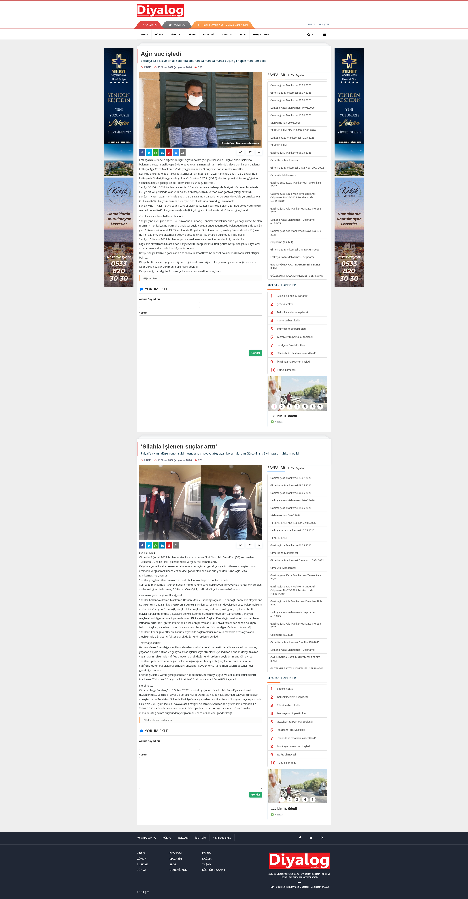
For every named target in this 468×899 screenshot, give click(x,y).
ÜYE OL (312, 24)
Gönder (255, 353)
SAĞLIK (207, 858)
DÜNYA (192, 34)
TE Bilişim (143, 892)
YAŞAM (206, 864)
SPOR (243, 34)
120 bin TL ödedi (284, 416)
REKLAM (183, 837)
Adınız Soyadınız (149, 299)
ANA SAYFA (149, 25)
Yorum (143, 312)
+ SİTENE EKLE (222, 837)
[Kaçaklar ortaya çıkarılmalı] (297, 788)
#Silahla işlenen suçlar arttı (158, 720)
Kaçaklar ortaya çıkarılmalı (291, 809)
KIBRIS (144, 34)
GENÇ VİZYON (261, 34)
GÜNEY (159, 34)
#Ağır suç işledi (151, 278)
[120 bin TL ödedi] (297, 395)
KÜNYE (167, 837)
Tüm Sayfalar (297, 75)
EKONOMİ (208, 34)
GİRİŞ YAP (324, 24)
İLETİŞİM (200, 837)
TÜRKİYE (175, 34)
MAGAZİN (227, 34)
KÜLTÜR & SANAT (213, 870)
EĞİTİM (206, 853)
